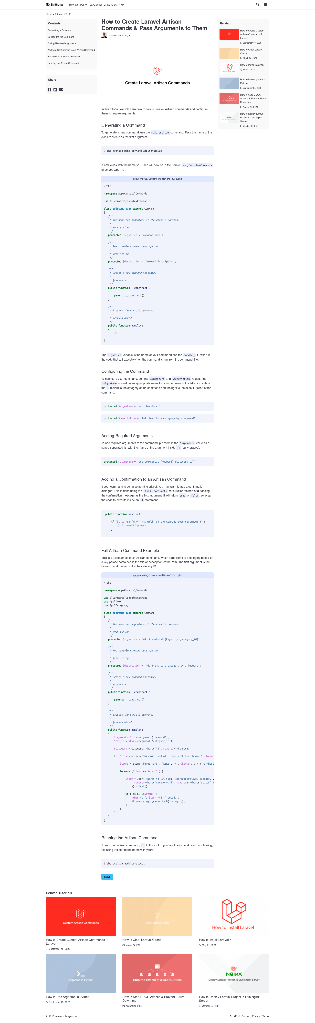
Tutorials (74, 4)
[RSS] (231, 1016)
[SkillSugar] (55, 4)
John (111, 35)
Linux (107, 4)
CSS (114, 4)
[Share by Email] (61, 89)
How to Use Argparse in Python (252, 81)
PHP (121, 4)
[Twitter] (235, 1016)
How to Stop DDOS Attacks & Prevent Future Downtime (253, 98)
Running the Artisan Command (63, 63)
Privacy (256, 1016)
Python (84, 4)
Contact (246, 1016)
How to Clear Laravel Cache (251, 51)
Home (49, 14)
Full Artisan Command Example (64, 56)
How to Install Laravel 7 (252, 64)
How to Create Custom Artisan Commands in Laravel (252, 34)
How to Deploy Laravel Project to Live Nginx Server (252, 117)
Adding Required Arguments (62, 43)
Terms (265, 1016)
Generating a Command (60, 30)
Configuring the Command (61, 36)
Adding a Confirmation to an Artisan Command (71, 49)
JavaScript (96, 4)
